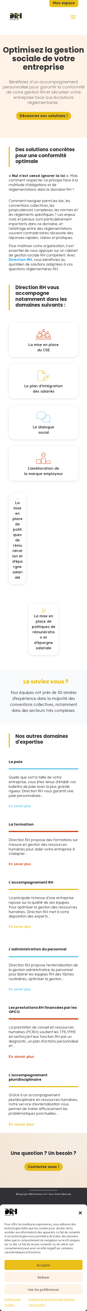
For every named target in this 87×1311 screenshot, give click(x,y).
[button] (80, 1213)
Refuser (43, 1277)
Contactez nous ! (43, 1166)
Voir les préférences (43, 1289)
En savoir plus (20, 806)
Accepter (43, 1265)
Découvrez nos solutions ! (44, 115)
